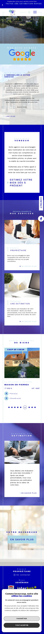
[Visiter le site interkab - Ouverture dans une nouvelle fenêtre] (26, 588)
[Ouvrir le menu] (35, 12)
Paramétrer (21, 618)
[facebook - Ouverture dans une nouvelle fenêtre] (41, 218)
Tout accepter (21, 625)
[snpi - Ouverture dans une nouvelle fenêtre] (11, 588)
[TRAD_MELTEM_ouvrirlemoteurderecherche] (29, 12)
